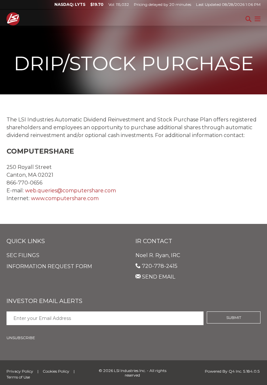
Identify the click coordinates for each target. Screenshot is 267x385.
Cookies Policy (56, 371)
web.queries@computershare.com (70, 190)
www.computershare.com (65, 198)
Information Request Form (49, 266)
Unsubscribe (21, 337)
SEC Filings (23, 255)
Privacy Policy (20, 371)
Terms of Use (18, 377)
